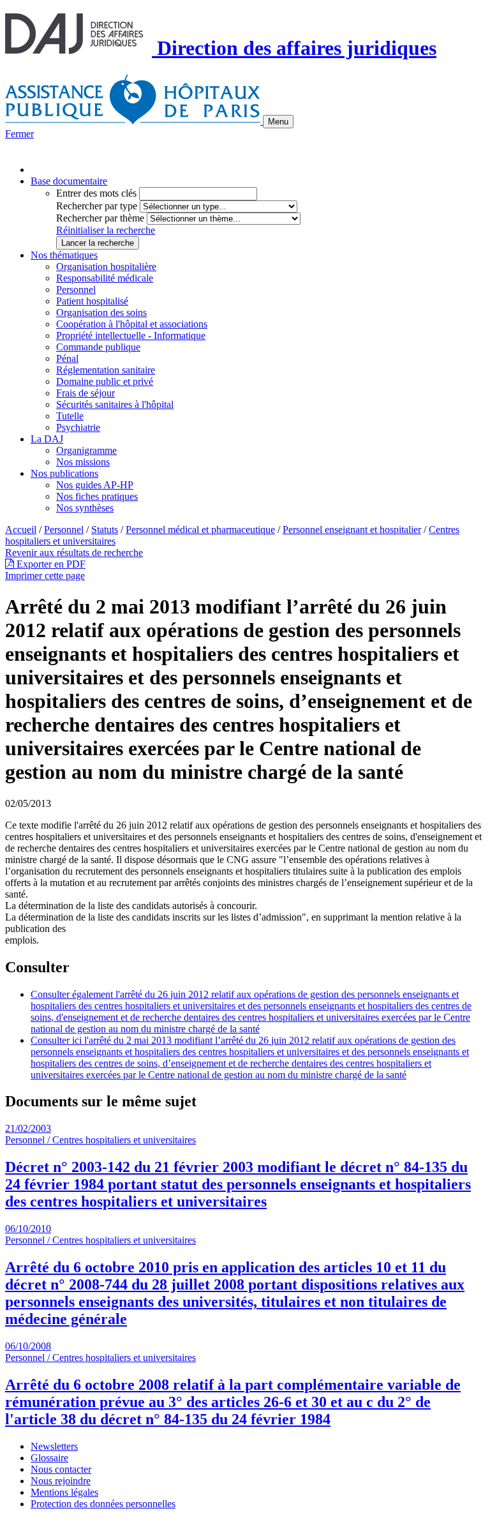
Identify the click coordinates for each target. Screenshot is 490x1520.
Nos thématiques (64, 255)
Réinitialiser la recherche (105, 230)
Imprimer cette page (45, 575)
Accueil (20, 529)
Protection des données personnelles (103, 1503)
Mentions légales (64, 1492)
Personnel (76, 289)
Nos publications (64, 473)
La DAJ (47, 438)
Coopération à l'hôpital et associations (131, 324)
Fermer (19, 133)
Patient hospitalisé (92, 301)
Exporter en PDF (49, 564)
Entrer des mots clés (96, 193)
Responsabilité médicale (104, 278)
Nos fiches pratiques (97, 496)
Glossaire (49, 1457)
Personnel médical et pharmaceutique (200, 529)
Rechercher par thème (100, 218)
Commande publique (98, 347)
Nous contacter (61, 1469)
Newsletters (54, 1446)
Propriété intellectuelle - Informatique (130, 335)
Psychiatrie (78, 427)
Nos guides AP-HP (94, 484)
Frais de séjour (85, 393)
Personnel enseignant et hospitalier (352, 529)
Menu (278, 121)
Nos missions (83, 461)
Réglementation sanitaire (105, 370)
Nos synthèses (85, 507)
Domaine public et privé (104, 381)
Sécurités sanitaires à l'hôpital (115, 404)
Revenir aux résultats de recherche (74, 552)
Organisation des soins (101, 312)
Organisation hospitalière (106, 266)
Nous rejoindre (61, 1480)
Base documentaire (69, 181)
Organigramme (86, 450)
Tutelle (70, 415)
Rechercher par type (96, 205)
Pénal (67, 358)
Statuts (104, 529)
